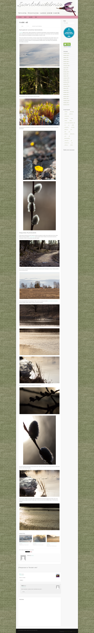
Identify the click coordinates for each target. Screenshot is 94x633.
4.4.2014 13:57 (23, 586)
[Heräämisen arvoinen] (39, 538)
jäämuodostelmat (67, 138)
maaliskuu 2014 (66, 100)
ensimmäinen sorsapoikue (53, 300)
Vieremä (70, 120)
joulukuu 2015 (65, 63)
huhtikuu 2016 (65, 59)
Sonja (22, 26)
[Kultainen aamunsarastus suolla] (53, 538)
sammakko (73, 127)
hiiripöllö (65, 113)
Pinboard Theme (67, 631)
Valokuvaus (40, 26)
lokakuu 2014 (65, 88)
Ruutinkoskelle (32, 236)
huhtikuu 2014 (65, 98)
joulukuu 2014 (65, 84)
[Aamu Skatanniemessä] (25, 538)
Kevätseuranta (72, 133)
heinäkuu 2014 (66, 92)
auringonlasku (66, 127)
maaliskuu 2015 (66, 78)
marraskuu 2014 (66, 86)
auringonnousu (66, 142)
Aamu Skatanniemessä (24, 542)
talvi (72, 142)
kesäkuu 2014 (65, 94)
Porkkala (65, 120)
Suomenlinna (66, 118)
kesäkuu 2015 (65, 73)
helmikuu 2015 (66, 80)
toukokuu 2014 (66, 96)
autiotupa (65, 111)
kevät (65, 131)
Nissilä (72, 118)
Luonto (37, 26)
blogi (25, 17)
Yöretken (21, 32)
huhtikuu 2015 (65, 75)
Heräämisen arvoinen (37, 542)
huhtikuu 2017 (65, 57)
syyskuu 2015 (65, 67)
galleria (30, 17)
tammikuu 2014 (66, 104)
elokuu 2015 (65, 69)
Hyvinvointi (34, 26)
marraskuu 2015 (66, 65)
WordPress (74, 631)
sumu (69, 131)
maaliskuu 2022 (66, 53)
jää (71, 140)
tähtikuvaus (66, 129)
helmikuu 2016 (66, 61)
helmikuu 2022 (66, 55)
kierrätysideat (72, 111)
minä (36, 17)
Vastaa (21, 580)
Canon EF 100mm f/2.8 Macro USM (69, 122)
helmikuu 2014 (66, 102)
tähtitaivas (66, 133)
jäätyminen (71, 113)
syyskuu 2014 (65, 90)
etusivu (20, 17)
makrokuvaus (66, 140)
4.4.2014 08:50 (21, 575)
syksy (71, 129)
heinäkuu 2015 (66, 71)
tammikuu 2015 (66, 82)
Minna (20, 574)
